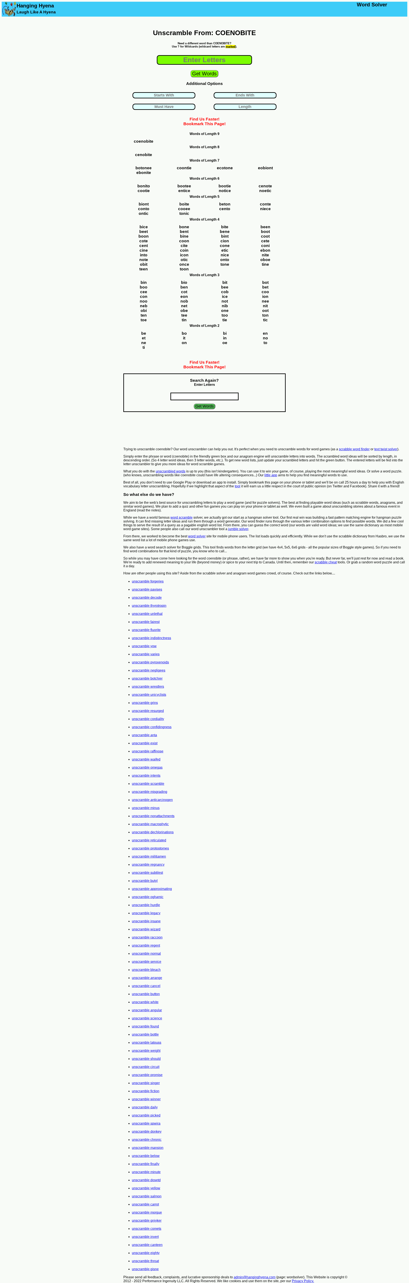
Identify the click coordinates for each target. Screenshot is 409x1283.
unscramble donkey (146, 1131)
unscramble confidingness (151, 727)
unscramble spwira (146, 1123)
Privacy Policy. (303, 1281)
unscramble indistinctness (151, 638)
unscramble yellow (146, 1188)
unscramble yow (144, 646)
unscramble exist (144, 743)
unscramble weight (146, 1050)
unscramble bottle (145, 1034)
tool (237, 486)
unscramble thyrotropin (149, 605)
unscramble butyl (145, 881)
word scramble (181, 517)
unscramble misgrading (149, 792)
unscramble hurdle (146, 905)
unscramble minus (146, 808)
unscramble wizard (146, 929)
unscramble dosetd (146, 1180)
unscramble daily (145, 1107)
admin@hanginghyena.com (254, 1277)
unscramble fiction (145, 1091)
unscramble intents (146, 775)
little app (270, 475)
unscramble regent (146, 945)
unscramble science (147, 1018)
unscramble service (146, 961)
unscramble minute (146, 1172)
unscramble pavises (147, 589)
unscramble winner (146, 1099)
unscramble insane (146, 921)
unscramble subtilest (147, 872)
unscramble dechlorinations (153, 832)
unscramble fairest (146, 622)
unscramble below (146, 1156)
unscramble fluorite (146, 630)
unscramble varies (146, 654)
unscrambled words (170, 471)
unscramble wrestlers (148, 686)
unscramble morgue (147, 1212)
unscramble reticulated (149, 840)
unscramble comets (146, 1228)
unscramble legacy (146, 913)
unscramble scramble (148, 783)
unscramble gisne (145, 1269)
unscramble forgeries (148, 581)
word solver (197, 536)
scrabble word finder (354, 449)
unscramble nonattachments (153, 816)
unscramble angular (147, 1010)
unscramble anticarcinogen (152, 800)
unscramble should (146, 1059)
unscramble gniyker (146, 1220)
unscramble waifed (146, 759)
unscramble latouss (146, 1042)
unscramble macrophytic (150, 824)
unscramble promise (147, 1075)
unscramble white (145, 1002)
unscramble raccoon (147, 937)
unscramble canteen (147, 1245)
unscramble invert (145, 1237)
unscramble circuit (145, 1067)
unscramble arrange (147, 978)
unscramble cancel (146, 986)
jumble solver (238, 529)
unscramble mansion (147, 1148)
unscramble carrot (145, 1204)
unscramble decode (147, 597)
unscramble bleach (146, 970)
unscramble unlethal (147, 614)
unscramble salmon (146, 1196)
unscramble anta (144, 735)
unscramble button (146, 994)
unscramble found (145, 1026)
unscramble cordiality (148, 719)
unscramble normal (146, 953)
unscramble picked (146, 1115)
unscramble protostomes (150, 848)
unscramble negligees (148, 670)
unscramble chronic (146, 1139)
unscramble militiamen (149, 856)
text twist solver (385, 449)
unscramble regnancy (148, 864)
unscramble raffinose (147, 751)
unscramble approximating (152, 889)
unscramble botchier (147, 678)
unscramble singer (146, 1083)
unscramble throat (145, 1261)
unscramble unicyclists (149, 694)
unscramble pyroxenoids (150, 662)
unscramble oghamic (147, 897)
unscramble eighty (146, 1253)
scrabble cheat (326, 562)
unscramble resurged (148, 711)
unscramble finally (145, 1164)
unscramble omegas (147, 767)
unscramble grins (145, 703)
